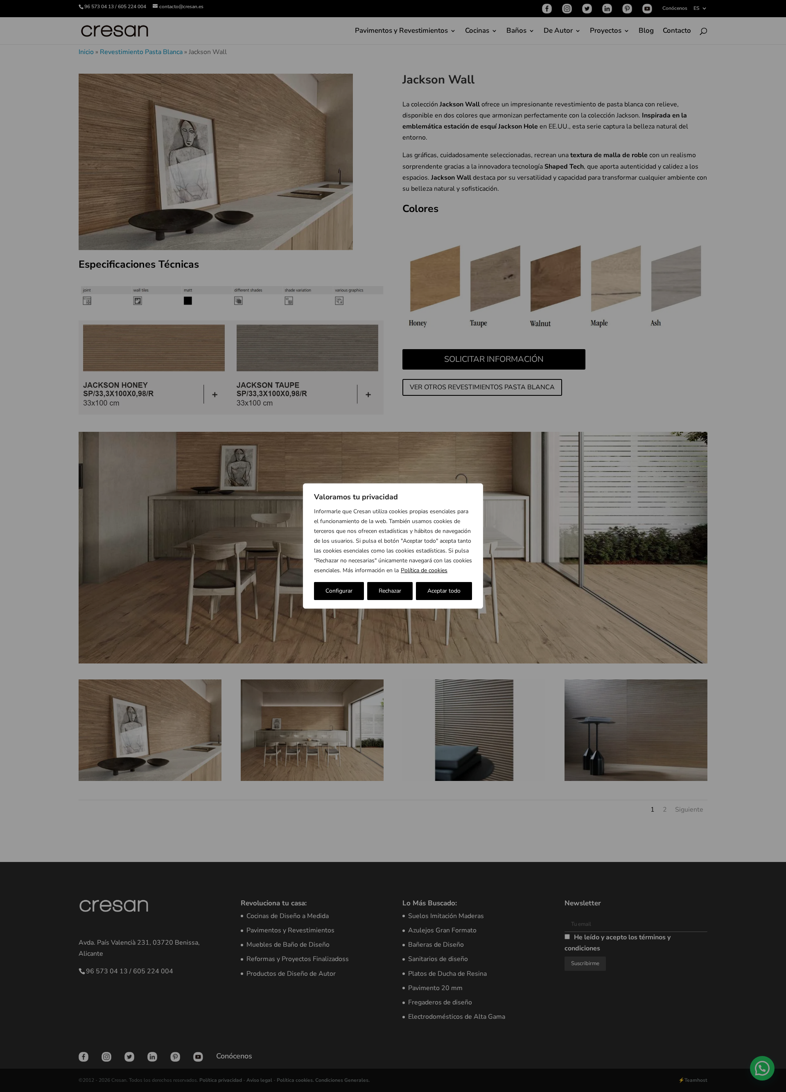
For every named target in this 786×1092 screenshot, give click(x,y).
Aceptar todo (444, 591)
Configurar (338, 591)
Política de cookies (424, 570)
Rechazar (390, 591)
